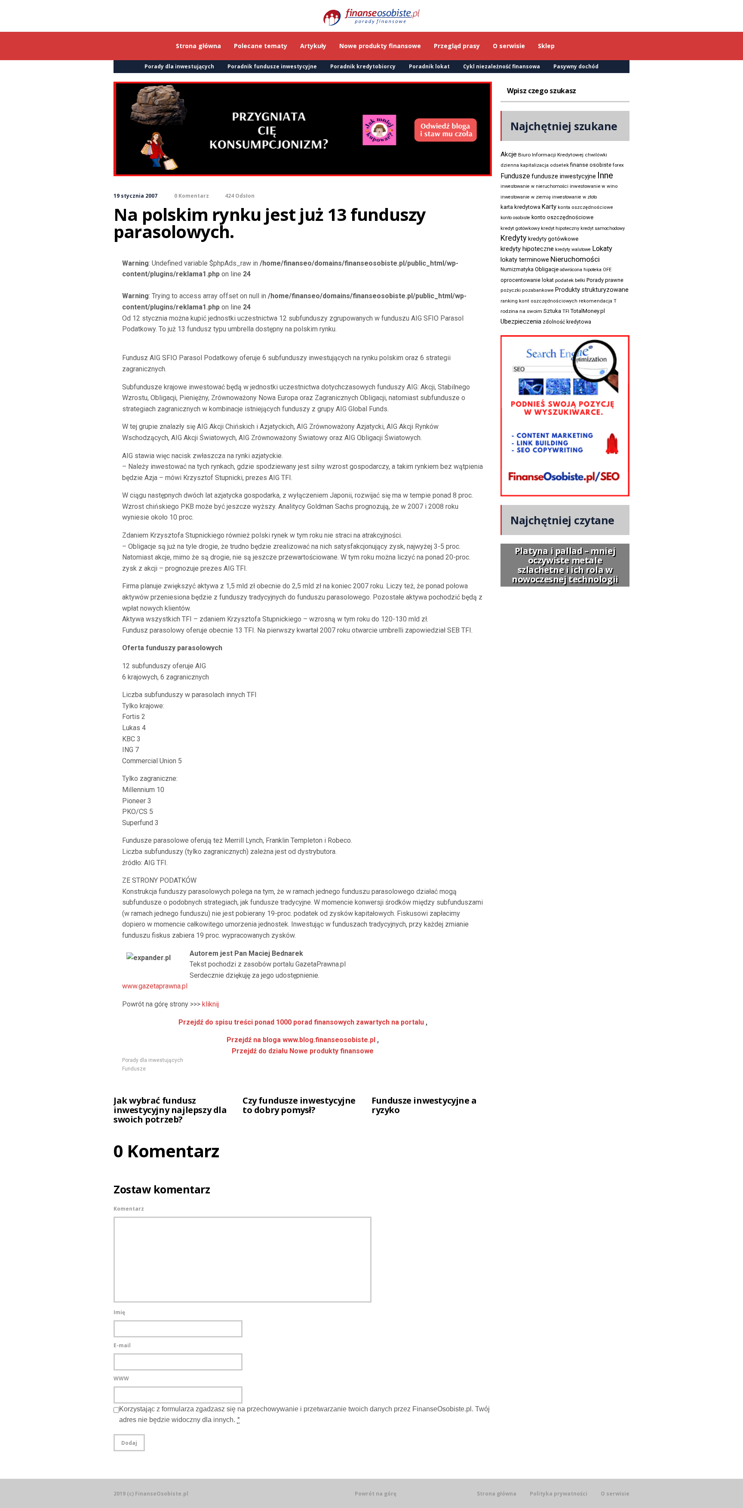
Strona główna (496, 1494)
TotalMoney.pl (588, 311)
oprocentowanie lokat (527, 280)
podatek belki (570, 280)
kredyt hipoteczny (560, 228)
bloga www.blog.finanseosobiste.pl (301, 1040)
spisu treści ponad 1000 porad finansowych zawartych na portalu (301, 1022)
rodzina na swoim (521, 311)
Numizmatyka (517, 269)
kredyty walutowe (573, 249)
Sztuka (552, 311)
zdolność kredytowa (567, 322)
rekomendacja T (598, 301)
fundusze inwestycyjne (563, 176)
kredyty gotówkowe (553, 239)
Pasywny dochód (576, 66)
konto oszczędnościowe (562, 217)
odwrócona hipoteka (581, 269)
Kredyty (513, 237)
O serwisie (615, 1494)
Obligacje (547, 269)
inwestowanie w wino (593, 186)
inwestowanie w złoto (574, 197)
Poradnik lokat (429, 66)
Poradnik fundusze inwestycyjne (272, 66)
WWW (121, 1378)
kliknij (210, 1004)
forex (618, 165)
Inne (605, 175)
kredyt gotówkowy (520, 228)
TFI (565, 311)
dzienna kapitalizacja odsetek (534, 165)
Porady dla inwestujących (179, 66)
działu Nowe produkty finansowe (303, 1051)
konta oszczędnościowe (585, 207)
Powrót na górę (375, 1493)
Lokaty (602, 249)
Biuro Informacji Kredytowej (550, 155)
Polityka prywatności (558, 1494)
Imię (119, 1312)
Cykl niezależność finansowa (501, 66)
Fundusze (134, 1069)
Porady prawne (604, 280)
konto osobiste (515, 217)
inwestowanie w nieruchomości (534, 186)
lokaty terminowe (524, 259)
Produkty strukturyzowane (592, 289)
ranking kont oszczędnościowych (538, 301)
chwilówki (596, 155)
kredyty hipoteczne (527, 249)
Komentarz (129, 1208)
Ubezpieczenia (520, 321)
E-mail (122, 1345)
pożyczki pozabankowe (527, 290)
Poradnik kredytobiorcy (363, 66)
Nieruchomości (575, 259)
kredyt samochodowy (602, 228)
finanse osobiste (590, 165)
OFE (607, 269)
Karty (549, 207)
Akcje (508, 154)
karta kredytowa (520, 207)
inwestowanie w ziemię (525, 197)
